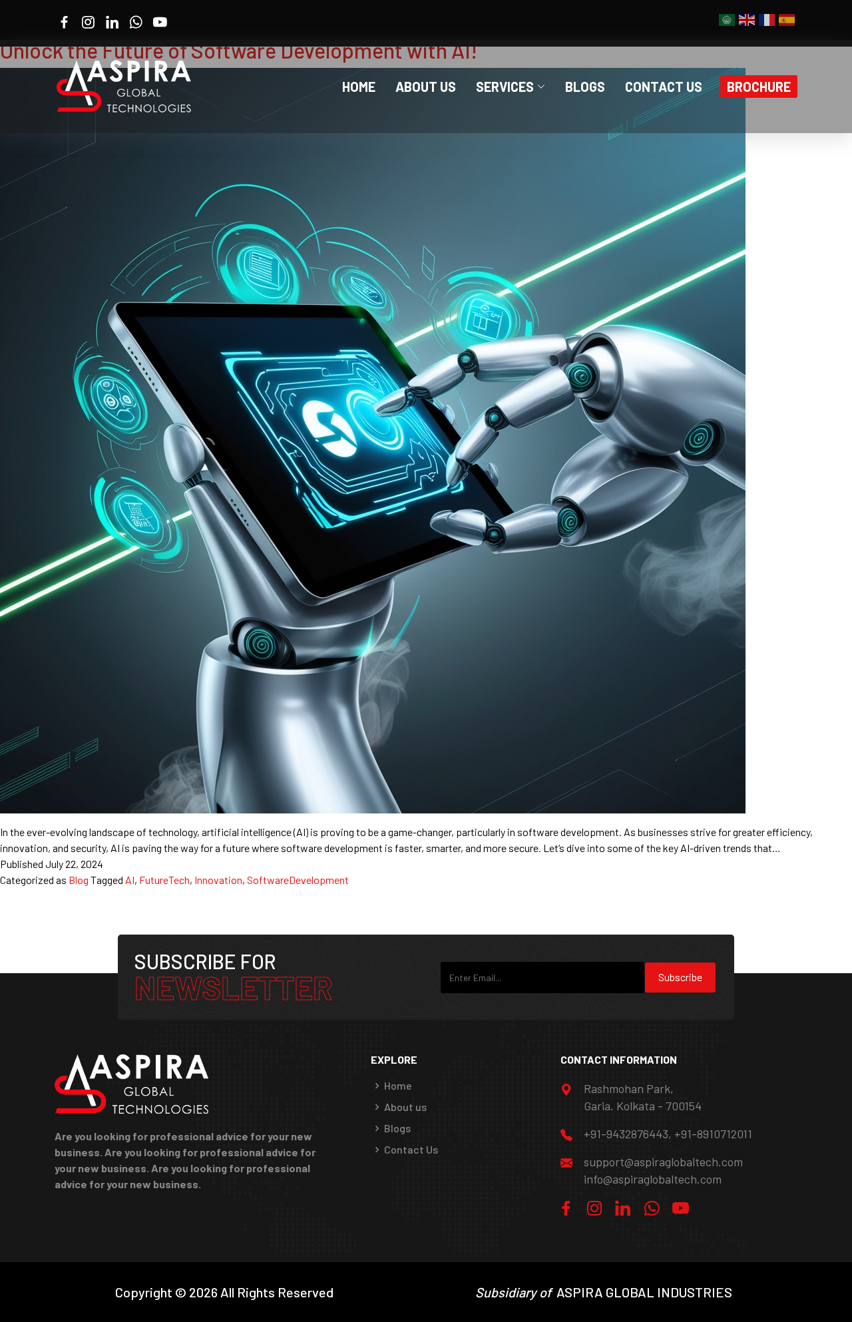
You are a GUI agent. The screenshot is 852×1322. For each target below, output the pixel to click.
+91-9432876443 (626, 1133)
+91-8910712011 (713, 1133)
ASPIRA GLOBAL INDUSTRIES (644, 1292)
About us (405, 1107)
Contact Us (663, 87)
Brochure (759, 87)
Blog (79, 879)
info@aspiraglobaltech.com (653, 1179)
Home (358, 87)
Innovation (218, 879)
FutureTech (164, 879)
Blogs (585, 87)
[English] (747, 19)
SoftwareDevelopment (298, 879)
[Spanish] (787, 19)
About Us (425, 87)
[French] (767, 19)
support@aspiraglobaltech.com (663, 1161)
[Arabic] (728, 19)
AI (129, 879)
